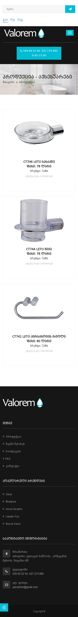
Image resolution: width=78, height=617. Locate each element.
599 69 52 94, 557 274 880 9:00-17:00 (40, 53)
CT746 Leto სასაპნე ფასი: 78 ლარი (39, 164)
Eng (20, 20)
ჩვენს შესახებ (15, 443)
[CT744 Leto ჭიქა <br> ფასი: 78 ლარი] (39, 240)
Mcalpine (10, 501)
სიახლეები (13, 451)
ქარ (5, 20)
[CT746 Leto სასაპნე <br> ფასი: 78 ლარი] (39, 153)
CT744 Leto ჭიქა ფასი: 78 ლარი (39, 251)
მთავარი (9, 82)
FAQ (7, 458)
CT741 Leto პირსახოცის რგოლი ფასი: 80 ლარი (39, 339)
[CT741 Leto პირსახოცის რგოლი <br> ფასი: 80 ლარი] (39, 328)
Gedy (8, 494)
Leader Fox (12, 516)
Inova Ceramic (13, 509)
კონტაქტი (12, 466)
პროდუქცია (13, 436)
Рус (12, 20)
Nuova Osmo (13, 523)
